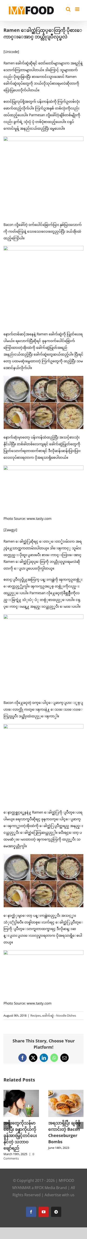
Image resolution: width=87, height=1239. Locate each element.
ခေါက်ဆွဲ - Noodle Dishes (59, 1015)
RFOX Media (45, 1187)
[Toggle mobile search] (68, 9)
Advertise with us (59, 1194)
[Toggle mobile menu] (77, 9)
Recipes (35, 1015)
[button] (6, 1125)
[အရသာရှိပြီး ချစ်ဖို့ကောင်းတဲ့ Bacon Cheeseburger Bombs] (52, 1092)
